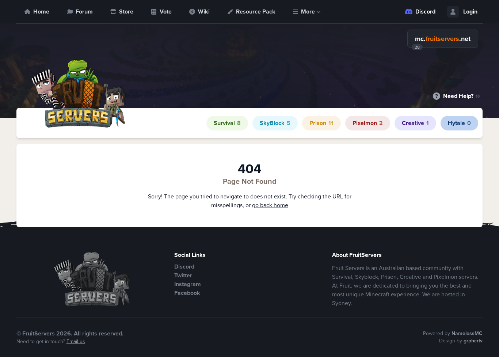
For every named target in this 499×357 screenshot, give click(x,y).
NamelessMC (467, 333)
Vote (166, 11)
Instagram (187, 284)
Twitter (183, 275)
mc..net (443, 38)
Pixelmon (368, 123)
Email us (75, 341)
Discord (425, 11)
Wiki (204, 11)
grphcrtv (473, 341)
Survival (227, 123)
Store (126, 11)
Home (41, 11)
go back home (270, 205)
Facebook (187, 293)
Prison (321, 123)
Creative (415, 123)
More (308, 11)
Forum (84, 11)
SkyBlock (275, 123)
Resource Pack (255, 11)
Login (470, 11)
